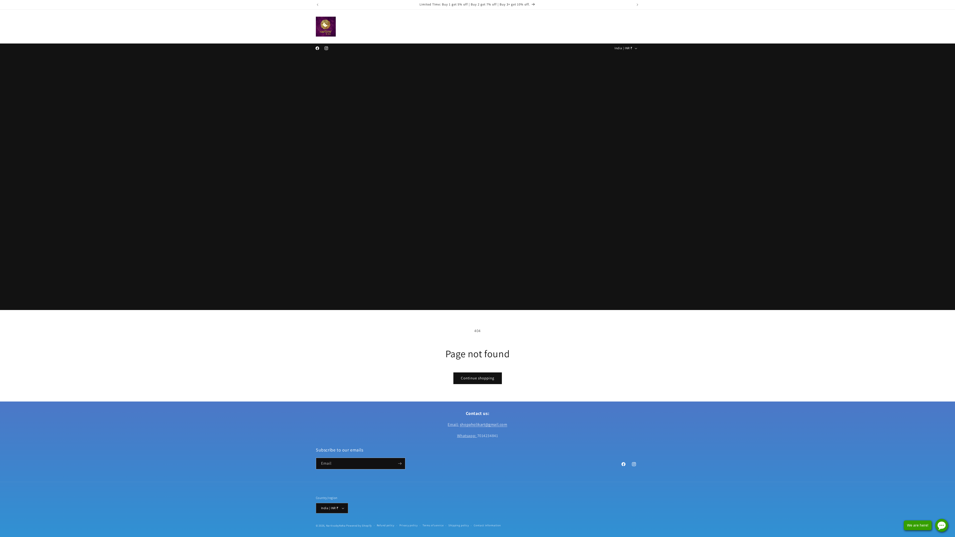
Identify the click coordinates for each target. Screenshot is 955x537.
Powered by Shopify (359, 525)
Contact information (487, 525)
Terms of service (433, 525)
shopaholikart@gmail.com (483, 424)
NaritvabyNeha (336, 525)
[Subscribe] (399, 463)
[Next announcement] (637, 4)
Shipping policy (458, 525)
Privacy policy (408, 525)
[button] (362, 26)
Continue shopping (477, 378)
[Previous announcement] (317, 4)
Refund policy (385, 525)
